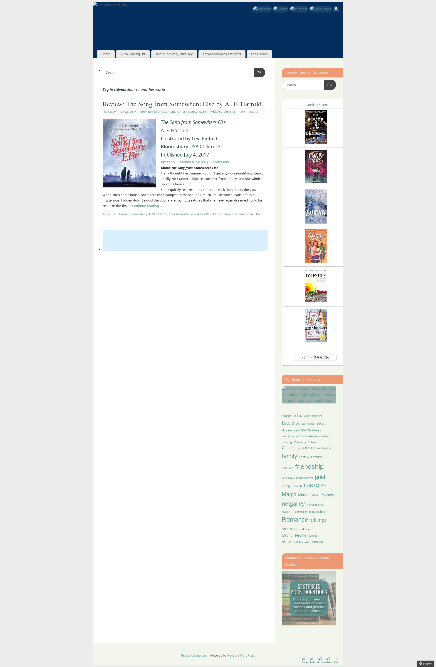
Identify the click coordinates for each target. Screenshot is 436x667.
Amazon (168, 161)
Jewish (297, 486)
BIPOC (321, 423)
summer (313, 535)
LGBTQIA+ (315, 485)
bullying (287, 442)
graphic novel (304, 478)
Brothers (325, 436)
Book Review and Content (157, 112)
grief (320, 477)
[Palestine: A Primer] (316, 301)
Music (316, 495)
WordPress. (247, 655)
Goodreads (219, 161)
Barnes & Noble (192, 161)
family (289, 456)
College (312, 442)
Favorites (316, 457)
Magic (289, 494)
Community (291, 448)
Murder (304, 495)
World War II (318, 541)
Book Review (310, 436)
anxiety (297, 415)
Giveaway (288, 478)
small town (304, 529)
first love (287, 468)
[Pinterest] (299, 9)
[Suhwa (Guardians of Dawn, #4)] (316, 222)
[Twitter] (280, 9)
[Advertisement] (185, 240)
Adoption (286, 415)
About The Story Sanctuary (174, 54)
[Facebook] (262, 9)
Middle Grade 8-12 (223, 112)
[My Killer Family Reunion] (316, 341)
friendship (309, 466)
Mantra (232, 655)
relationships (317, 511)
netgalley (293, 503)
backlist (291, 423)
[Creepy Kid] (316, 182)
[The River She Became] (316, 142)
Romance (295, 519)
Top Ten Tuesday (292, 541)
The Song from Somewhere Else (238, 214)
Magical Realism (198, 112)
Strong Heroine (294, 535)
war (307, 541)
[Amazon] (336, 10)
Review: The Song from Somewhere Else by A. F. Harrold (182, 103)
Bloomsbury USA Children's (149, 214)
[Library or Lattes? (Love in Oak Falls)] (316, 261)
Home (106, 54)
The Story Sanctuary (194, 655)
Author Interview (313, 415)
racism (286, 511)
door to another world (184, 214)
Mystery (328, 495)
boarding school (290, 436)
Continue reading (147, 206)
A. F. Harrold (121, 214)
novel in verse (315, 504)
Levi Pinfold (208, 214)
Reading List (300, 511)
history (286, 486)
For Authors (259, 54)
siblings (318, 520)
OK (258, 72)
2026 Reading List (133, 54)
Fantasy (181, 112)
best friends (308, 423)
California (300, 442)
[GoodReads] (320, 9)
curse (305, 448)
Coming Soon (316, 105)
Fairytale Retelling (321, 448)
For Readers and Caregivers (222, 54)
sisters (288, 528)
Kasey (112, 112)
